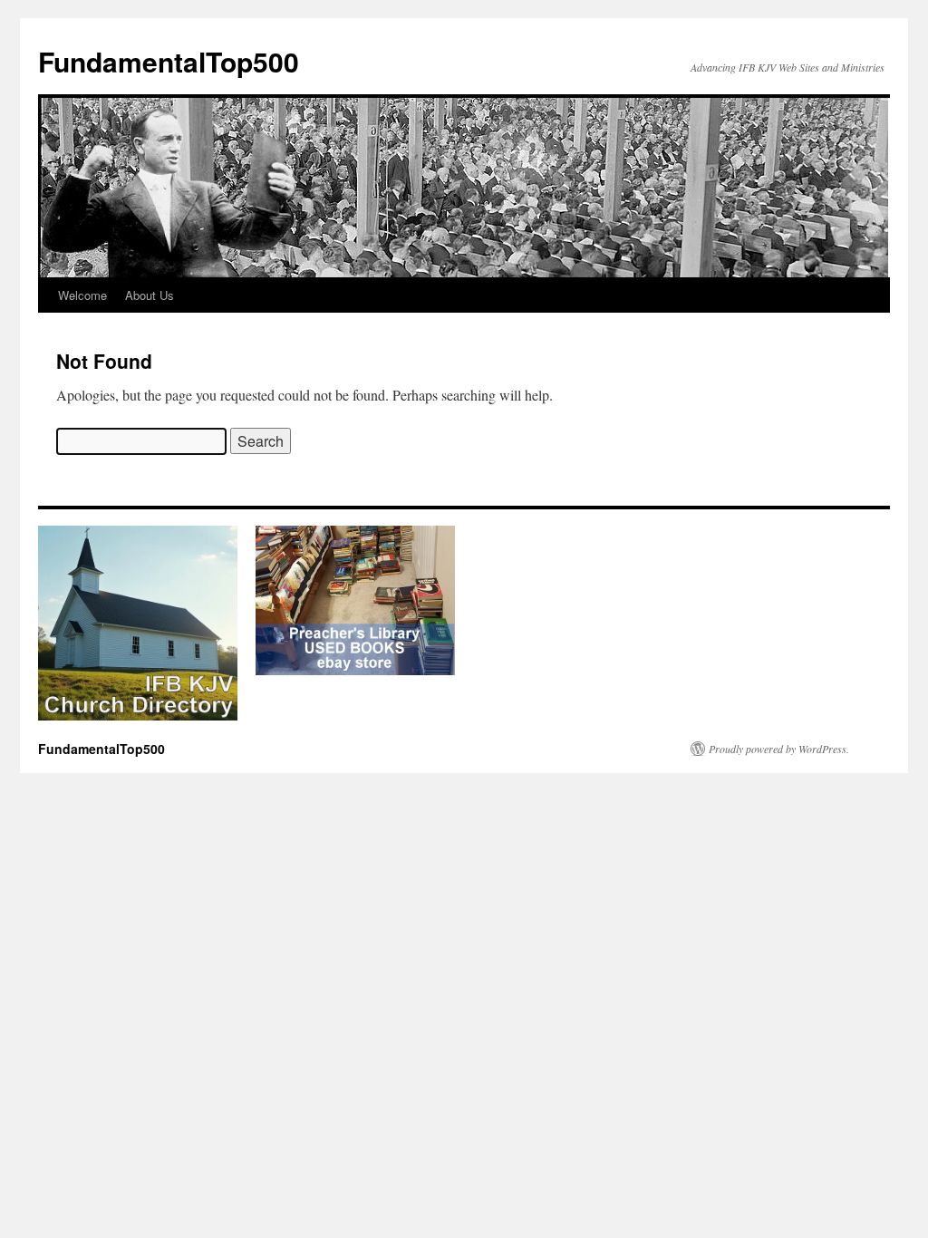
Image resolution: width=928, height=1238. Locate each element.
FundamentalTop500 (168, 61)
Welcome (82, 295)
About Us (149, 295)
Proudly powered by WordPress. (779, 748)
